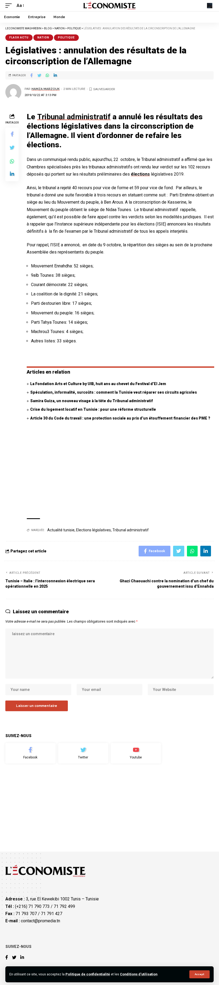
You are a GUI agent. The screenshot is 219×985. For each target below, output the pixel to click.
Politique (66, 37)
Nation (43, 37)
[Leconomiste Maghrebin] (109, 5)
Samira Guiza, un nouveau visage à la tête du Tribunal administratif (91, 401)
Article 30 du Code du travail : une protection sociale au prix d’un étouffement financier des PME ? (120, 418)
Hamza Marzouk (46, 89)
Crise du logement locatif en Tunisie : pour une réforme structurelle (93, 409)
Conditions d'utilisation (138, 974)
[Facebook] (30, 753)
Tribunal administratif (74, 116)
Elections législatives (93, 530)
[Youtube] (136, 753)
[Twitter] (83, 753)
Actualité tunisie (61, 530)
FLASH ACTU (19, 37)
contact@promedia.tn (40, 920)
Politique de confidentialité (87, 974)
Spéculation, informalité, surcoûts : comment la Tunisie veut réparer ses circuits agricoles (113, 392)
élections (140, 174)
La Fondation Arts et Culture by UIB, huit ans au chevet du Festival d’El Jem (98, 384)
